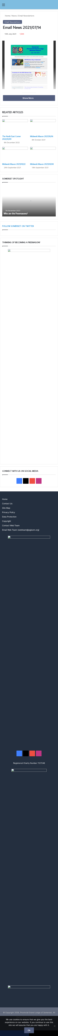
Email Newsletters (26, 16)
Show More (28, 98)
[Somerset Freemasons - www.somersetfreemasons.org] (29, 4)
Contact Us (7, 503)
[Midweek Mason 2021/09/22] (15, 154)
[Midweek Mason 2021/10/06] (43, 126)
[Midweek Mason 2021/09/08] (43, 154)
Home (7, 16)
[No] (54, 1026)
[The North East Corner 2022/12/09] (15, 126)
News (14, 16)
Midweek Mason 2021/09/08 (42, 164)
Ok (29, 1030)
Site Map (6, 508)
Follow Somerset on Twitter (18, 226)
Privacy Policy (8, 512)
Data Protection (9, 517)
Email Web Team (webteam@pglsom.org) (20, 530)
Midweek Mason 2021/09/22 (13, 164)
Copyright (6, 521)
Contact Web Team (11, 525)
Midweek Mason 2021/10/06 (41, 136)
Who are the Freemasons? (16, 213)
